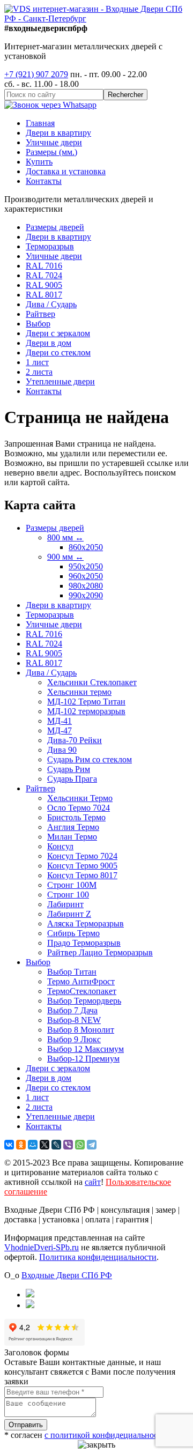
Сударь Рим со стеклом (89, 759)
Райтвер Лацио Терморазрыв (100, 952)
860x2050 (86, 547)
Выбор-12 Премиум (83, 1058)
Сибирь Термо (73, 933)
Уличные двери (54, 142)
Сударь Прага (72, 778)
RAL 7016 (44, 265)
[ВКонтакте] (9, 1144)
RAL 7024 (44, 275)
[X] (44, 1144)
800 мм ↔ (65, 537)
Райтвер (40, 313)
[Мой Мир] (33, 1144)
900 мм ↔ (65, 556)
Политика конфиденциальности (98, 1257)
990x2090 (86, 595)
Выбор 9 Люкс (74, 1039)
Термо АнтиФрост (81, 981)
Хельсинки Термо (80, 798)
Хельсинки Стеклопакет (92, 682)
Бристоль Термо (76, 817)
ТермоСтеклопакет (81, 991)
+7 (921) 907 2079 (36, 74)
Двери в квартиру (58, 132)
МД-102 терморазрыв (86, 711)
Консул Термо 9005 (82, 865)
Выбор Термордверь (84, 1000)
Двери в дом (48, 342)
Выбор (38, 323)
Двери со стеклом (58, 352)
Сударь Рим (68, 769)
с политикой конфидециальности (105, 1435)
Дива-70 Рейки (74, 740)
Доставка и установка (66, 171)
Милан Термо (72, 836)
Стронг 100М (71, 884)
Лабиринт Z (69, 913)
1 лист (37, 362)
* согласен (85, 1435)
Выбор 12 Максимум (85, 1049)
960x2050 (86, 576)
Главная (40, 123)
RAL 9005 (44, 285)
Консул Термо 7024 (82, 855)
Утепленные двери (60, 381)
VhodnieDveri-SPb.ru (41, 1247)
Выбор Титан (71, 971)
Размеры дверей (55, 227)
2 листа (39, 371)
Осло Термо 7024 (78, 807)
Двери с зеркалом (58, 333)
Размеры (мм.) (51, 152)
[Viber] (68, 1144)
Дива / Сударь (51, 304)
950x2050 (86, 566)
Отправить (26, 1425)
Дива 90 (62, 749)
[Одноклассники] (21, 1144)
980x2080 (86, 585)
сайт (93, 1181)
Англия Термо (73, 827)
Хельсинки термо (79, 691)
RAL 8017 (44, 294)
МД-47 (59, 730)
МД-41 (59, 720)
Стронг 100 (68, 894)
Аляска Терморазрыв (85, 923)
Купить (39, 161)
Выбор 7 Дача (72, 1010)
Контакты (44, 181)
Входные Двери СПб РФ (66, 1275)
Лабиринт (65, 904)
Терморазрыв (50, 246)
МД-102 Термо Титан (86, 701)
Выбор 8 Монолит (80, 1029)
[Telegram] (91, 1144)
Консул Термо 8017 (82, 875)
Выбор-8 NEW (74, 1020)
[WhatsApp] (80, 1144)
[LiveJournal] (56, 1144)
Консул (60, 846)
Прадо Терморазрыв (84, 942)
